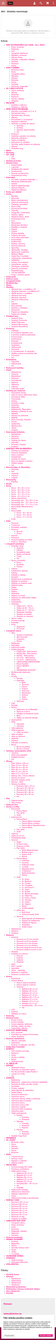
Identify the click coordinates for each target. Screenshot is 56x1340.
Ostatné (14, 430)
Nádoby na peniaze (19, 581)
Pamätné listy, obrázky (20, 115)
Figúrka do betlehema (31, 921)
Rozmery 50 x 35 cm (25, 792)
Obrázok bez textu (18, 295)
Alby (13, 633)
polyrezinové (16, 817)
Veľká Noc (21, 910)
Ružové (25, 695)
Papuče (25, 1128)
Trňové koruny (17, 1157)
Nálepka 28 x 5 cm (24, 1177)
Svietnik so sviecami (25, 616)
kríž (12, 471)
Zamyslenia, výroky (19, 264)
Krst (13, 221)
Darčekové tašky (18, 397)
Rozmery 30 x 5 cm (19, 1214)
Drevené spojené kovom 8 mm (29, 947)
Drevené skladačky (19, 453)
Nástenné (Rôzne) (18, 190)
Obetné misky (17, 585)
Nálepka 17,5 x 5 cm (30, 1001)
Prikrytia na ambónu (19, 742)
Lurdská (25, 867)
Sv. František (27, 885)
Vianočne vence (17, 1096)
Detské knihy (12, 163)
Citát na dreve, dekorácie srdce (24, 395)
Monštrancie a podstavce (21, 579)
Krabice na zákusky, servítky (23, 1045)
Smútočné (15, 310)
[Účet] (34, 3)
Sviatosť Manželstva (19, 326)
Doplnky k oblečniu (19, 121)
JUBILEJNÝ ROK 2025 (15, 1221)
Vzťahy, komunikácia (19, 262)
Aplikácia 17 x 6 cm (30, 999)
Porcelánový (16, 380)
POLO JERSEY (23, 666)
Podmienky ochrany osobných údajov (23, 1289)
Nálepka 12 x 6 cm (29, 1003)
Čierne (24, 687)
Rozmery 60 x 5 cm (19, 1210)
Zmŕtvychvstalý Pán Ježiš (21, 1167)
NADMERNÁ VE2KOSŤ (26, 670)
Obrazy (14, 78)
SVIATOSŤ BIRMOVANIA (16, 1030)
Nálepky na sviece (18, 1014)
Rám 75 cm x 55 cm (19, 765)
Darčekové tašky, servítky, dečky (24, 1084)
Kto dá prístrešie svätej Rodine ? (24, 1072)
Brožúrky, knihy (17, 70)
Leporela (15, 167)
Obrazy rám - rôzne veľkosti (22, 776)
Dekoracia (15, 1043)
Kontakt (9, 1293)
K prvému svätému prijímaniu (23, 335)
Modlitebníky (12, 283)
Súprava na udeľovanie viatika (23, 598)
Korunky (25, 863)
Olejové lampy (17, 800)
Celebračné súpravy (19, 571)
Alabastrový (16, 372)
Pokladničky (16, 457)
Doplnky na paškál (18, 1219)
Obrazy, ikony (17, 57)
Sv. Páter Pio (27, 896)
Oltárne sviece (17, 1163)
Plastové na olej (17, 1217)
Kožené (20, 958)
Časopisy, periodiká (19, 204)
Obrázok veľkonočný (19, 299)
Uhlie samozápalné (19, 755)
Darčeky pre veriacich (15, 391)
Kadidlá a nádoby (18, 575)
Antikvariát (11, 277)
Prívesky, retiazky (18, 444)
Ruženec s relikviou (19, 107)
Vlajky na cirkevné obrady (27, 718)
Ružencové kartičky (15, 368)
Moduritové (16, 376)
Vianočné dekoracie (19, 1094)
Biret (18, 716)
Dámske (20, 1121)
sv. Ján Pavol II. (28, 887)
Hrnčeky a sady (17, 403)
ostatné (14, 478)
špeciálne (15, 968)
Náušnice (15, 438)
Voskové (20, 987)
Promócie (15, 355)
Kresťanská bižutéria (15, 432)
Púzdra (19, 567)
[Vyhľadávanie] (41, 3)
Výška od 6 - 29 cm (24, 606)
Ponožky (25, 1117)
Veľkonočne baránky (19, 1190)
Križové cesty (12, 279)
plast (13, 964)
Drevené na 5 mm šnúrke (27, 945)
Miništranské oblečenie (20, 672)
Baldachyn (15, 643)
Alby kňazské (22, 637)
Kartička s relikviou (19, 105)
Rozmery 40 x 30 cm (25, 794)
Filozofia (14, 210)
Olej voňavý (16, 803)
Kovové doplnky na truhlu (21, 540)
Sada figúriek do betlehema (33, 918)
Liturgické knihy (13, 281)
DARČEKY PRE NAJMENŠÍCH (19, 449)
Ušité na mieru (23, 732)
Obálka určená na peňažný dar (24, 353)
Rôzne (14, 509)
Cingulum (20, 639)
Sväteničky (15, 424)
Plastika (14, 482)
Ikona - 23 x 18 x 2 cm (20, 492)
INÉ (18, 668)
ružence (14, 475)
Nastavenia (16, 1279)
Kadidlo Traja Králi (18, 1136)
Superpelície (16, 720)
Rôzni (24, 906)
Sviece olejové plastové (26, 983)
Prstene (14, 446)
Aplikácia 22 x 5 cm (24, 1179)
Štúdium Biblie (17, 254)
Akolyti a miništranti (24, 635)
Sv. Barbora (26, 881)
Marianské (26, 693)
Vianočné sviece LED (20, 1105)
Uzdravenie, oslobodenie (21, 258)
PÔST (8, 1154)
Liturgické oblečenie (19, 53)
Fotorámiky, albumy (19, 1028)
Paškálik (20, 1188)
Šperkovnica (16, 426)
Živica (19, 533)
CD (12, 157)
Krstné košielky (17, 1022)
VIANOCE (15, 260)
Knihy (8, 194)
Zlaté (24, 697)
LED (13, 1010)
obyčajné (20, 724)
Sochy (13, 66)
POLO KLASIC (23, 664)
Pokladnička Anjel (18, 838)
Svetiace (14, 933)
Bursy (13, 745)
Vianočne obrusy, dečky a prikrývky (25, 1099)
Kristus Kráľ (26, 854)
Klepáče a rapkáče (19, 1161)
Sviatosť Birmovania (19, 324)
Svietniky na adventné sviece (23, 1070)
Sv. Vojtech (26, 904)
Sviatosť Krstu (17, 318)
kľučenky (15, 469)
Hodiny (14, 401)
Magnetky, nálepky (19, 1231)
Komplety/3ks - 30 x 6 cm (32, 1005)
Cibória (14, 569)
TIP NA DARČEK (18, 273)
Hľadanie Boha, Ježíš (20, 217)
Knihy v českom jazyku (20, 275)
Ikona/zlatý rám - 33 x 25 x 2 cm (24, 500)
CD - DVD (10, 155)
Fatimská (25, 860)
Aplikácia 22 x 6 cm (30, 993)
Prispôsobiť (9, 1335)
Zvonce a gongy (18, 620)
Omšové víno (12, 805)
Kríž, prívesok (17, 1032)
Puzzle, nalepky (17, 1088)
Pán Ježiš (20, 813)
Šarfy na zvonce (23, 711)
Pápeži (14, 229)
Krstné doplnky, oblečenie (21, 1024)
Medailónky (16, 434)
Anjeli (8, 370)
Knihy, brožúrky (17, 47)
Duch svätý (15, 206)
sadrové (14, 834)
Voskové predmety (14, 1237)
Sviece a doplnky (18, 140)
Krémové (25, 691)
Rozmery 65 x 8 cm (19, 1208)
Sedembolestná (28, 873)
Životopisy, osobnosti (20, 266)
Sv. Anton (25, 879)
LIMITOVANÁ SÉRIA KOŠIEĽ (28, 662)
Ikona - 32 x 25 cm (24, 513)
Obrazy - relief (17, 782)
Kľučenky (15, 95)
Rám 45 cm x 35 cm (19, 769)
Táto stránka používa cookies (17, 1318)
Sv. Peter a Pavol (29, 898)
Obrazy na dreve (18, 778)
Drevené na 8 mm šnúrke (27, 941)
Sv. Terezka (26, 900)
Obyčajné (20, 680)
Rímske (20, 678)
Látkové (20, 960)
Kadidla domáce (18, 757)
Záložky (14, 304)
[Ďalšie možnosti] (53, 3)
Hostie (9, 484)
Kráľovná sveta (28, 865)
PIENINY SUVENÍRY (14, 1239)
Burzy (19, 562)
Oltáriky (14, 417)
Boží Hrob (26, 912)
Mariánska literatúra (19, 225)
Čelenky (20, 128)
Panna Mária (22, 811)
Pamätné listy (12, 316)
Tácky (19, 556)
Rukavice (25, 1119)
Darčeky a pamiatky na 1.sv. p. (24, 111)
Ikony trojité (16, 511)
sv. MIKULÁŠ (11, 1063)
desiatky (14, 952)
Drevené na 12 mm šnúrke (28, 939)
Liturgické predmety (15, 544)
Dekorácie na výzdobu (20, 142)
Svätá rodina (27, 927)
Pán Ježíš (21, 848)
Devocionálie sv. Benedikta (18, 467)
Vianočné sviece (18, 1103)
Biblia (8, 150)
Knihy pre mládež (13, 192)
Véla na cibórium (18, 736)
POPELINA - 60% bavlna (27, 651)
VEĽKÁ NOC (11, 1165)
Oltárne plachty (17, 730)
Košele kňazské (17, 649)
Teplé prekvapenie (18, 1113)
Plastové (14, 931)
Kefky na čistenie (23, 554)
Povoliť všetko (45, 1335)
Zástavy (14, 740)
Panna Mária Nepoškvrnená (33, 825)
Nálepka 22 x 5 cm (24, 1181)
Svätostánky (16, 602)
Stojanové (21, 627)
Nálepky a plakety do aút (21, 411)
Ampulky (20, 548)
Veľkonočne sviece (19, 1171)
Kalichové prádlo (18, 647)
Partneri (8, 1304)
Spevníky (15, 248)
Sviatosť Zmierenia (19, 320)
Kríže (13, 519)
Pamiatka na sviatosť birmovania (24, 1034)
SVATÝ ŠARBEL (13, 68)
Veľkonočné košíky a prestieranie (25, 1198)
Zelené (24, 699)
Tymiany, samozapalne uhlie (18, 751)
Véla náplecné (17, 728)
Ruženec (15, 80)
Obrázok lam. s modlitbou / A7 (23, 289)
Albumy (14, 117)
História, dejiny (17, 215)
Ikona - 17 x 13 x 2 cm (20, 494)
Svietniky (15, 604)
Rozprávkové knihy (19, 175)
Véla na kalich (17, 734)
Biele (24, 682)
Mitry (13, 674)
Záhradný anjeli (17, 388)
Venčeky (20, 126)
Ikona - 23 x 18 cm (24, 515)
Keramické (15, 809)
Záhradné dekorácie (19, 1262)
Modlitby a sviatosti (19, 227)
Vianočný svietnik (18, 1107)
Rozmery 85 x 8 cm (19, 1204)
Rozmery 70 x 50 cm (25, 788)
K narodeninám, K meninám (22, 351)
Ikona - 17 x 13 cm (24, 517)
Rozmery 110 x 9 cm (19, 1202)
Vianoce (20, 916)
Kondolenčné (16, 343)
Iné (18, 132)
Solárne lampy (17, 1061)
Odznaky (15, 442)
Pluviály (14, 705)
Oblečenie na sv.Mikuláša (27, 709)
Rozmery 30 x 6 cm (19, 1212)
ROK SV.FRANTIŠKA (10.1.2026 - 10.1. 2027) (25, 45)
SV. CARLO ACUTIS (14, 88)
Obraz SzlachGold (18, 498)
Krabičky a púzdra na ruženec (23, 136)
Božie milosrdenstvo (19, 200)
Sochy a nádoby (18, 1057)
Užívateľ (9, 1276)
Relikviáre (15, 593)
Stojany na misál (18, 596)
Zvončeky (15, 1254)
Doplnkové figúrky (29, 923)
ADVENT (10, 1065)
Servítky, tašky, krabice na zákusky (25, 144)
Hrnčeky (14, 61)
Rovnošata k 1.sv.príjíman (22, 119)
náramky (14, 473)
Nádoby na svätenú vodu (21, 583)
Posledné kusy (17, 148)
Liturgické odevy (18, 74)
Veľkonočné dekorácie (20, 1192)
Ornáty (14, 676)
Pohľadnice (11, 360)
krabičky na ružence (19, 954)
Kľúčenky (15, 49)
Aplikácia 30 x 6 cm (30, 989)
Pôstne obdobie (17, 233)
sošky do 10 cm (17, 836)
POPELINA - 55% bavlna (27, 653)
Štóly (13, 722)
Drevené (14, 523)
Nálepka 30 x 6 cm (29, 991)
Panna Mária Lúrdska (30, 823)
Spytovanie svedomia (20, 252)
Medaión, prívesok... (19, 55)
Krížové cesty (22, 844)
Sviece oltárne (17, 981)
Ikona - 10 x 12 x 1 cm (20, 496)
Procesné (20, 629)
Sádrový (14, 382)
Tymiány (14, 753)
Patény (14, 591)
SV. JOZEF (10, 1140)
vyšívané (20, 726)
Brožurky (10, 153)
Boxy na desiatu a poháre (21, 461)
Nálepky (14, 413)
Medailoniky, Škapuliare (21, 409)
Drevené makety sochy (20, 780)
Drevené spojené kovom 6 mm (29, 949)
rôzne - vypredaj (18, 970)
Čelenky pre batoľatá (20, 451)
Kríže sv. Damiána (18, 542)
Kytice (13, 1059)
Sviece (9, 976)
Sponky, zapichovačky (26, 130)
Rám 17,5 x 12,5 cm (19, 774)
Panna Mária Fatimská (31, 821)
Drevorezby (11, 480)
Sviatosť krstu (12, 1018)
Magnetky (15, 407)
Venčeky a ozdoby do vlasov (23, 124)
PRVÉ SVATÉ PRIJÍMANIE (17, 109)
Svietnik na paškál (24, 614)
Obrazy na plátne (18, 784)
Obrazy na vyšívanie (19, 415)
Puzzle (14, 422)
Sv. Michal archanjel (30, 894)
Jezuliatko (26, 925)
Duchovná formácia (19, 208)
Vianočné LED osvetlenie (21, 1109)
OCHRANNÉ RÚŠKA (14, 1256)
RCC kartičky (16, 306)
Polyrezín (15, 538)
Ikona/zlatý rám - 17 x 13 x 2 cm (24, 504)
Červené (25, 685)
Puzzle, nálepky (17, 99)
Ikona (13, 1144)
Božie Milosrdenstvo (30, 850)
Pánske (20, 1130)
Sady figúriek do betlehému (22, 1090)
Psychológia (16, 239)
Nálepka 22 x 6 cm (29, 995)
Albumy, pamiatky (18, 1041)
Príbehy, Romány (18, 235)
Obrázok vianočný (18, 297)
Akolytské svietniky (24, 612)
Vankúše (14, 738)
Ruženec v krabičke (19, 972)
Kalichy (14, 573)
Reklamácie (16, 1283)
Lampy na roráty (18, 1074)
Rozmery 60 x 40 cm (25, 790)
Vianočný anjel (17, 1111)
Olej (8, 798)
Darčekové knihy (18, 113)
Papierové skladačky (19, 312)
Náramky (15, 436)
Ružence (15, 63)
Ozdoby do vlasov (18, 440)
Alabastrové (16, 929)
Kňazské (14, 341)
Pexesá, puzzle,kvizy (19, 173)
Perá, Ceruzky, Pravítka (21, 420)
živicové (14, 840)
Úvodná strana (12, 1274)
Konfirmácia (16, 339)
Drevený (14, 374)
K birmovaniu (16, 337)
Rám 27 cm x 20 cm (19, 771)
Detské (14, 184)
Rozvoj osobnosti (18, 246)
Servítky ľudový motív (20, 1248)
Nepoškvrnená (28, 869)
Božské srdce (27, 852)
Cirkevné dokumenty (19, 202)
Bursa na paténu (23, 747)
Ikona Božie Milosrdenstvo (22, 506)
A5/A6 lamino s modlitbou (21, 293)
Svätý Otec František (20, 256)
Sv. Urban (26, 902)
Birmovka (15, 198)
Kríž (13, 51)
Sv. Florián (26, 883)
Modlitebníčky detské (20, 169)
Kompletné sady (23, 552)
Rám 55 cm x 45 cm (19, 767)
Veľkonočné (16, 347)
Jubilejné (15, 331)
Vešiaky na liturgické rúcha (27, 714)
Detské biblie (16, 165)
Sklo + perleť (16, 966)
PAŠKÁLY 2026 (12, 1200)
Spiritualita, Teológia (19, 250)
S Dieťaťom (26, 871)
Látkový (14, 386)
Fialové (25, 689)
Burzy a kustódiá (18, 560)
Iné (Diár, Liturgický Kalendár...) (24, 179)
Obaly (8, 285)
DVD (13, 159)
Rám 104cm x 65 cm (19, 763)
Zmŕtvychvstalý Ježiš (30, 914)
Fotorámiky (16, 399)
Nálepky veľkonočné (19, 1194)
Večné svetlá (16, 618)
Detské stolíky (17, 463)
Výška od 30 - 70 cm (25, 608)
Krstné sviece (16, 1020)
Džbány (20, 550)
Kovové (14, 535)
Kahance (15, 1053)
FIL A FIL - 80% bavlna (26, 658)
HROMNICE (11, 1138)
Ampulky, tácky (17, 546)
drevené (14, 937)
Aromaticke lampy (18, 393)
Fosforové (15, 525)
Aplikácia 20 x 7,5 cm (30, 997)
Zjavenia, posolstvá (19, 268)
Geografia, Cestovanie (20, 213)
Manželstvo (16, 223)
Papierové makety (18, 314)
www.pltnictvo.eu (12, 1313)
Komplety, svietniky (19, 527)
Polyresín (15, 378)
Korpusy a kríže (23, 846)
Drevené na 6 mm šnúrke (27, 943)
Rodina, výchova (18, 244)
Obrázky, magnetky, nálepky (23, 59)
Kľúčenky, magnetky (19, 86)
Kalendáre (10, 177)
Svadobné (15, 345)
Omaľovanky (16, 171)
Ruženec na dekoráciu (20, 974)
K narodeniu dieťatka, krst (22, 333)
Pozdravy (10, 328)
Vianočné (15, 349)
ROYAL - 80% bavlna (25, 656)
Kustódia (14, 622)
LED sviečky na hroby (20, 1051)
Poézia (14, 231)
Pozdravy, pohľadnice (20, 1169)
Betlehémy (15, 1080)
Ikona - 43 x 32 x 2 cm (20, 488)
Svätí (19, 815)
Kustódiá (20, 564)
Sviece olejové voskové (26, 985)
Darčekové (15, 978)
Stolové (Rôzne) (18, 188)
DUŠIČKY (10, 1049)
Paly (13, 703)
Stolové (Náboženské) (20, 186)
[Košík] (47, 3)
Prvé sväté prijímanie (20, 237)
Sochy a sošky (12, 807)
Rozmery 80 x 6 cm (19, 1206)
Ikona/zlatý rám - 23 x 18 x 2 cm (24, 502)
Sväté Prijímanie (18, 322)
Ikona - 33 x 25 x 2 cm (20, 490)
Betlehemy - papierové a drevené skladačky (29, 1082)
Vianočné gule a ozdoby (21, 1101)
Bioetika (14, 196)
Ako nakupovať (13, 1291)
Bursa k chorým (23, 749)
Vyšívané (20, 701)
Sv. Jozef (25, 889)
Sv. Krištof (26, 892)
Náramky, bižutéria (19, 138)
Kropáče (14, 577)
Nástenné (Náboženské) (21, 181)
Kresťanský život (18, 219)
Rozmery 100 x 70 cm (26, 786)
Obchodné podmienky (16, 1287)
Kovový (20, 531)
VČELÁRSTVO (12, 1264)
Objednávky (16, 1281)
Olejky (13, 587)
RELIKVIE (10, 103)
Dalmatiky (15, 645)
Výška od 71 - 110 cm (25, 610)
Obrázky (14, 76)
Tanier (13, 1250)
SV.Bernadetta (28, 908)
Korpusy (14, 529)
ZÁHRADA (10, 1258)
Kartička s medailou (19, 308)
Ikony (13, 72)
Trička (13, 1252)
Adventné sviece (18, 1067)
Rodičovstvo (16, 242)
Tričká (13, 428)
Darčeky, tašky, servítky (21, 1026)
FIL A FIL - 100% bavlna (26, 660)
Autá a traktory (17, 455)
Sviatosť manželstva (15, 1039)
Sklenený (15, 384)
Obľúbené (15, 1285)
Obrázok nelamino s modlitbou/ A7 (25, 291)
